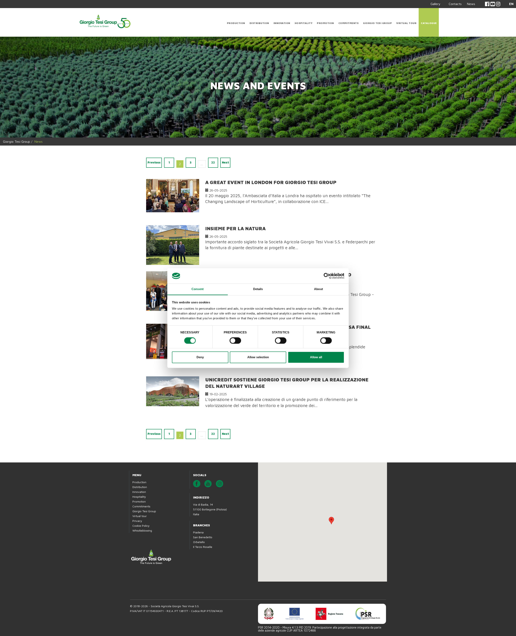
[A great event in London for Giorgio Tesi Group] (172, 195)
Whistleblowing (142, 530)
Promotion (325, 23)
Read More (216, 212)
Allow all (316, 357)
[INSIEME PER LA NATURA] (172, 245)
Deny (200, 357)
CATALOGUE (429, 23)
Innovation (282, 23)
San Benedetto (202, 537)
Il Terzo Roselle (202, 547)
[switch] (235, 340)
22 (213, 162)
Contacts (455, 4)
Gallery (435, 4)
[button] (331, 520)
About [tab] (318, 289)
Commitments (348, 23)
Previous (154, 162)
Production (236, 23)
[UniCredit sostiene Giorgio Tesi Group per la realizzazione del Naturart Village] (172, 391)
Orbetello (199, 542)
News (471, 4)
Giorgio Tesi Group (377, 23)
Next (225, 162)
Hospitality (304, 23)
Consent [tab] (197, 289)
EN (511, 4)
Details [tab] (258, 289)
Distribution (259, 23)
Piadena (198, 532)
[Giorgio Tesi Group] (104, 20)
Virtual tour (406, 23)
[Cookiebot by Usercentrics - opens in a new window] (326, 276)
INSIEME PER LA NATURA (235, 228)
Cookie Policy (141, 525)
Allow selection (258, 357)
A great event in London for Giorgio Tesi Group (270, 182)
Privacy (137, 521)
